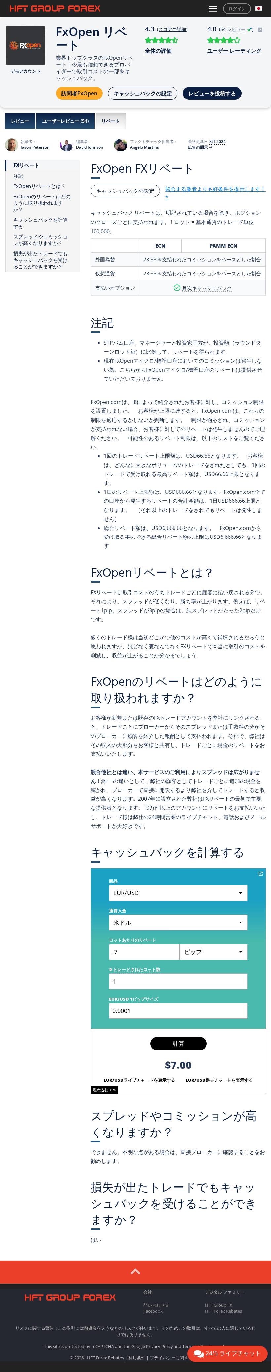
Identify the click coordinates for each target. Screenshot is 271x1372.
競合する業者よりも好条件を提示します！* (215, 193)
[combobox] (214, 952)
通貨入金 (117, 911)
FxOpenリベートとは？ (39, 186)
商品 (113, 881)
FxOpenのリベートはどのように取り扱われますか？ (42, 203)
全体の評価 (158, 50)
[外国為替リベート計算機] (260, 873)
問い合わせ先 (156, 1305)
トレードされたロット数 (136, 969)
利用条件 (136, 1358)
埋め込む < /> (104, 1090)
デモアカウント (26, 71)
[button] (258, 8)
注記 (18, 176)
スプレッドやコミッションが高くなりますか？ (40, 240)
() (237, 29)
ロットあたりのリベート (132, 940)
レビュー (20, 121)
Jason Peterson (35, 147)
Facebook (153, 1311)
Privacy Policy (159, 1346)
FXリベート (26, 165)
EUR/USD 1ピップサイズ (133, 999)
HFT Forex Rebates (223, 1311)
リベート (110, 121)
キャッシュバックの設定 (143, 93)
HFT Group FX (218, 1305)
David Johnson (89, 147)
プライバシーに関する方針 (175, 1358)
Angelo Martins (144, 147)
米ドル (122, 922)
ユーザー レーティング (234, 50)
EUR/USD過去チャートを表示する (219, 1080)
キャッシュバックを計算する (40, 223)
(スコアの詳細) (172, 29)
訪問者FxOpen (79, 93)
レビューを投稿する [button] (212, 93)
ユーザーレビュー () (65, 121)
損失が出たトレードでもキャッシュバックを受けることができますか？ (40, 260)
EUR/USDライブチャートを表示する (139, 1080)
